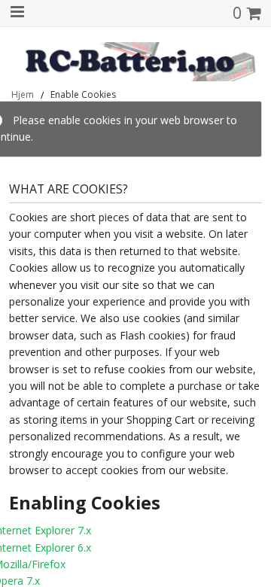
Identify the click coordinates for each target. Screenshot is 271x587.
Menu (16, 12)
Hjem (22, 95)
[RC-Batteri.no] (135, 61)
